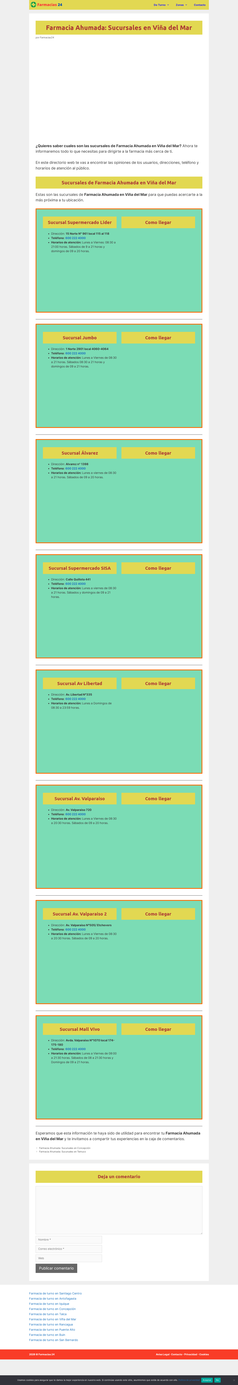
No (217, 1380)
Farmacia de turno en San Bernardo (53, 1340)
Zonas (180, 4)
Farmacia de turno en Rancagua (51, 1324)
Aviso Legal (163, 1354)
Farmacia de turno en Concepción (52, 1309)
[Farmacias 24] (48, 5)
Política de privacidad (189, 1380)
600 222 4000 (75, 238)
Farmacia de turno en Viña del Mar (52, 1319)
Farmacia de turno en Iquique (49, 1303)
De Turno (160, 4)
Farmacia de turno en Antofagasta (52, 1298)
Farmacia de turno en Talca (48, 1314)
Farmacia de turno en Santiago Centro (55, 1293)
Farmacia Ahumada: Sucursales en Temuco (62, 1151)
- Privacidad (190, 1354)
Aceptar (207, 1380)
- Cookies (203, 1354)
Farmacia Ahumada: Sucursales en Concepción (64, 1148)
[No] (234, 1380)
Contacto (200, 4)
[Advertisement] (119, 69)
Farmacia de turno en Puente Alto (52, 1329)
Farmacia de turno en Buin (47, 1334)
